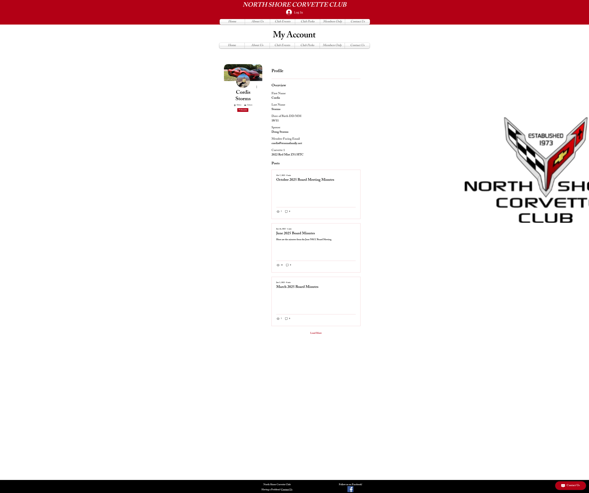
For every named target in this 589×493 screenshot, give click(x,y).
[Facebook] (350, 489)
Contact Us (286, 490)
